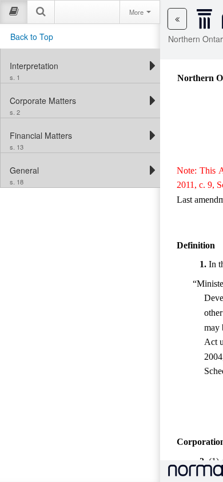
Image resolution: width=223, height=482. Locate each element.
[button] (177, 19)
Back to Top (31, 36)
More (137, 12)
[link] (77, 66)
